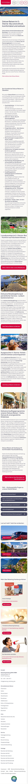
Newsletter (4, 729)
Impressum (4, 769)
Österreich (3, 688)
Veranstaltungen (5, 726)
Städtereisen (4, 700)
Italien (2, 691)
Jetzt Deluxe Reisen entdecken (11, 326)
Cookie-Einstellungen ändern (8, 773)
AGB (9, 769)
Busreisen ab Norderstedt (7, 760)
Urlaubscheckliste (5, 724)
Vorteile (3, 719)
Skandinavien (4, 696)
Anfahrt (11, 771)
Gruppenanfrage (5, 742)
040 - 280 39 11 (7, 678)
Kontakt (3, 737)
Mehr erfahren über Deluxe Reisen (10, 76)
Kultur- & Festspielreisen (7, 703)
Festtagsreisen (4, 705)
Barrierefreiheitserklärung (17, 769)
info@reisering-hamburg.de (8, 681)
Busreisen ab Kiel (5, 753)
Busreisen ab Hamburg (7, 751)
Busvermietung (5, 740)
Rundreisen (4, 698)
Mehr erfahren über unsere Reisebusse (13, 267)
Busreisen (3, 710)
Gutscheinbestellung (6, 744)
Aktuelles (3, 721)
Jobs (7, 771)
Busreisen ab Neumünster (7, 758)
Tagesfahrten (4, 708)
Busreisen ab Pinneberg (7, 763)
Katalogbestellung (5, 735)
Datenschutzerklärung (19, 771)
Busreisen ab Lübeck (6, 755)
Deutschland (4, 693)
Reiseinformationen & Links (8, 716)
